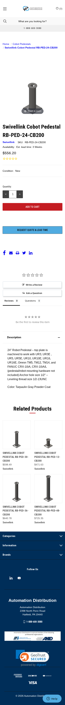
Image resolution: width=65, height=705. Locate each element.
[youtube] (19, 578)
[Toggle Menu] (5, 8)
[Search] (3, 21)
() (60, 8)
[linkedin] (11, 578)
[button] (32, 337)
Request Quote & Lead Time (32, 230)
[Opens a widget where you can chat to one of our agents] (52, 699)
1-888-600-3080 (34, 621)
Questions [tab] (30, 300)
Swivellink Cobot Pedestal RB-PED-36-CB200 (15, 510)
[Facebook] (4, 252)
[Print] (17, 252)
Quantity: (7, 186)
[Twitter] (24, 252)
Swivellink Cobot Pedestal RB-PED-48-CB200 (47, 510)
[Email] (11, 252)
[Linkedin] (30, 252)
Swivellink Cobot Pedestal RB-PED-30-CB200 (15, 456)
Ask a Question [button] (34, 293)
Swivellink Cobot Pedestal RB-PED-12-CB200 (47, 456)
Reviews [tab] (9, 300)
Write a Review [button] (34, 284)
